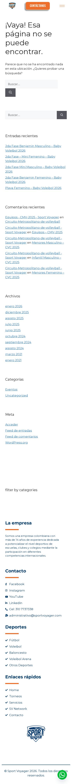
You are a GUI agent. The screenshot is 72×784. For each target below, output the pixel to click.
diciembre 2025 (17, 312)
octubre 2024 (15, 336)
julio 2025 (12, 324)
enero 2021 (13, 360)
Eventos (11, 389)
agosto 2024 (14, 348)
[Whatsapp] (62, 775)
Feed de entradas (18, 430)
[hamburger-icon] (62, 6)
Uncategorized (16, 395)
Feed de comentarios (21, 436)
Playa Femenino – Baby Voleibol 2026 (33, 188)
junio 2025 (13, 330)
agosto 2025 (14, 318)
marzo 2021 (13, 354)
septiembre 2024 (18, 342)
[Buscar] (10, 92)
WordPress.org (16, 442)
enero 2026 (13, 306)
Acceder (11, 424)
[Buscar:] (31, 84)
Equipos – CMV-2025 (47, 232)
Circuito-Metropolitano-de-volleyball (32, 221)
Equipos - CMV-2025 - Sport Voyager (32, 217)
